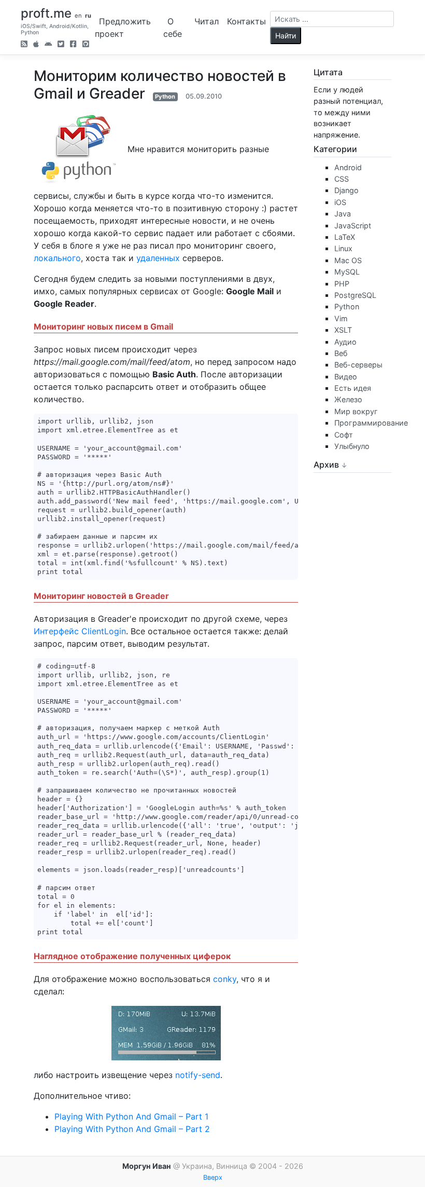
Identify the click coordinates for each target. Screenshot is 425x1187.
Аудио (345, 341)
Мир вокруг (356, 411)
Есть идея (352, 388)
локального (57, 258)
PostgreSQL (355, 295)
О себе (172, 27)
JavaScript (352, 225)
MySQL (347, 271)
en (78, 15)
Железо (348, 399)
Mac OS (348, 260)
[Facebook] (73, 45)
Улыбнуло (352, 446)
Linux (343, 248)
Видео (345, 376)
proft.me (46, 13)
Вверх (212, 1177)
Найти (285, 35)
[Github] (85, 45)
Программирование (371, 422)
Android (348, 167)
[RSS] (24, 45)
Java (342, 213)
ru (88, 15)
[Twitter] (61, 45)
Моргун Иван (146, 1166)
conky (224, 979)
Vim (341, 318)
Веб (340, 353)
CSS (341, 178)
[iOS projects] (36, 45)
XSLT (343, 329)
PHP (341, 283)
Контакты (246, 21)
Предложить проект (123, 27)
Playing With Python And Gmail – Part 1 (131, 1116)
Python (165, 96)
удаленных (158, 258)
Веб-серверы (358, 364)
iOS (340, 202)
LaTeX (344, 237)
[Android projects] (48, 45)
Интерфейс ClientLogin (80, 631)
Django (346, 190)
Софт (343, 434)
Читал (206, 21)
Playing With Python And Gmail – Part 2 (132, 1129)
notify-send (197, 1075)
